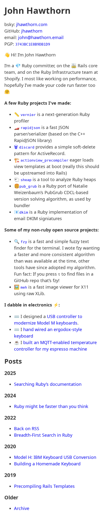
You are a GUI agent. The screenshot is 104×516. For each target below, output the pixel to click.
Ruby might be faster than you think (51, 406)
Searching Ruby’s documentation (48, 384)
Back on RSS (26, 428)
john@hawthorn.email (41, 37)
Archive (21, 508)
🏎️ (27, 127)
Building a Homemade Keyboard (47, 464)
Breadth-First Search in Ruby (43, 435)
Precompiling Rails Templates (44, 486)
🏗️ (41, 160)
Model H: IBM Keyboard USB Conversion (55, 457)
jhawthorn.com (31, 24)
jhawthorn (31, 31)
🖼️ (20, 287)
